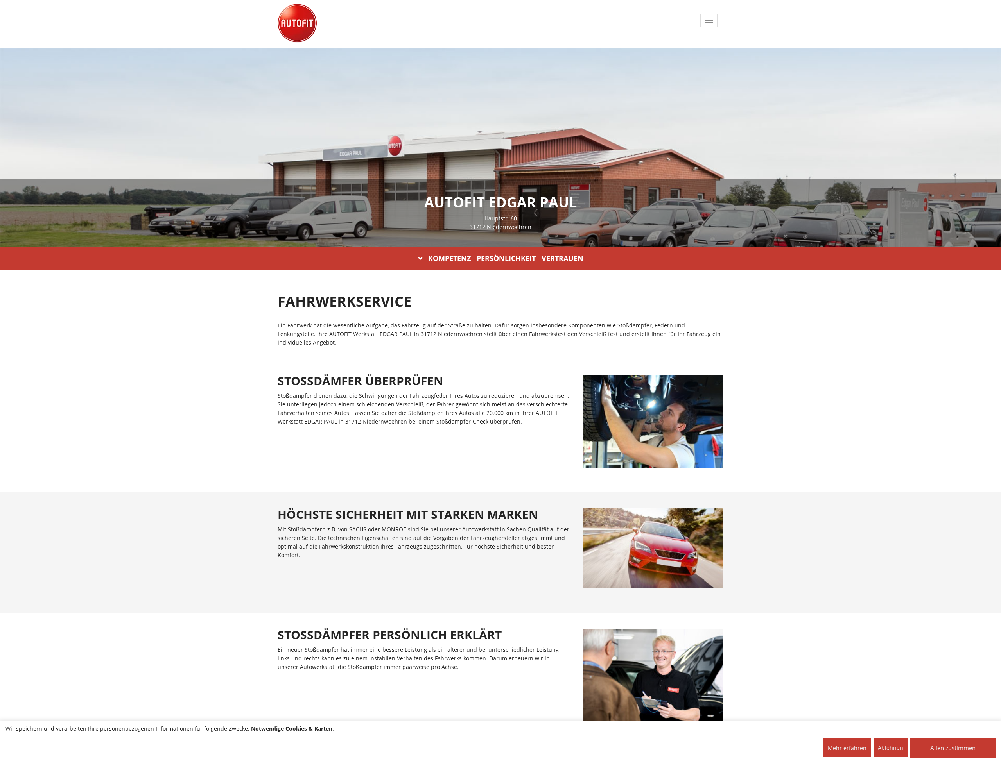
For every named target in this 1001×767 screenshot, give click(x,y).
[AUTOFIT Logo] (297, 23)
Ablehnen (890, 747)
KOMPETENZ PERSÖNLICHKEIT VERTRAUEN (505, 258)
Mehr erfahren (847, 748)
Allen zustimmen (953, 748)
